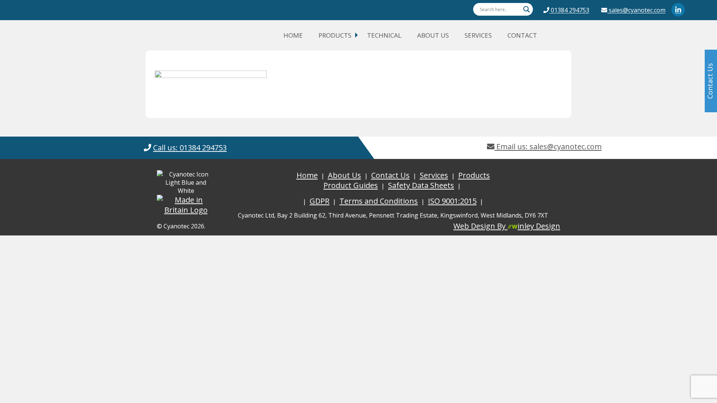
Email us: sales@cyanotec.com (548, 146)
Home (293, 35)
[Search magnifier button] (526, 9)
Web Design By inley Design (506, 226)
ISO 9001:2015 (452, 201)
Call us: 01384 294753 (190, 148)
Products (335, 35)
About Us (433, 35)
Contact (522, 35)
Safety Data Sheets (421, 185)
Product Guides (350, 185)
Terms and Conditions (378, 201)
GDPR (319, 201)
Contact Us (390, 175)
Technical (384, 35)
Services (478, 35)
